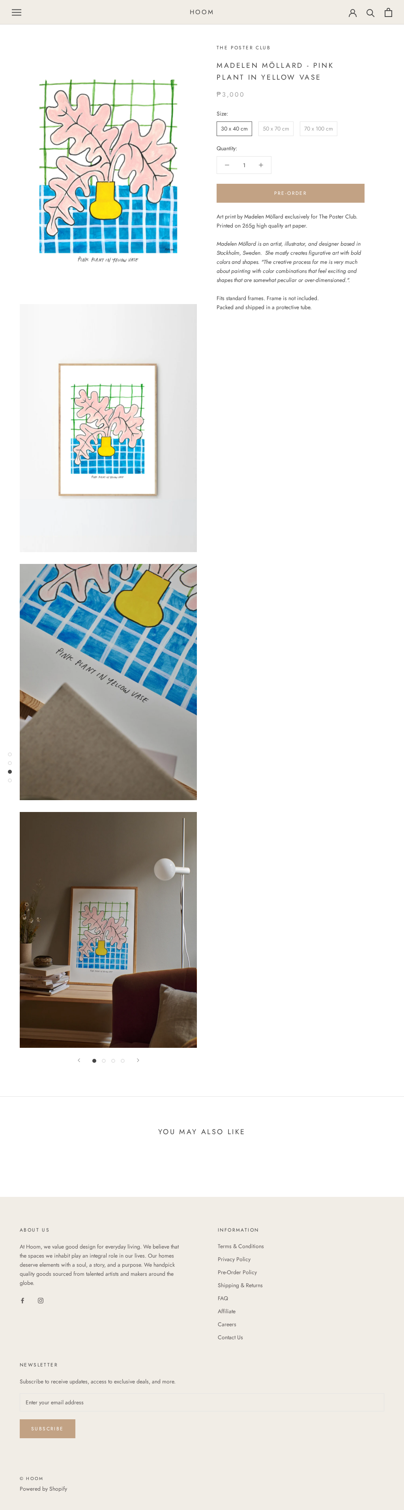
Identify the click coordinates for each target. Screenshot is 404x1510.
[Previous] (79, 1060)
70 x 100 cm (318, 129)
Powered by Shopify (43, 1489)
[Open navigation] (16, 12)
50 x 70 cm (276, 129)
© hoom (31, 1478)
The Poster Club (244, 47)
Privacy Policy (234, 1259)
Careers (227, 1324)
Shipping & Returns (240, 1285)
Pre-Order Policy (237, 1272)
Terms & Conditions (241, 1246)
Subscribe (47, 1428)
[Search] (371, 12)
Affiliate (227, 1311)
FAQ (223, 1298)
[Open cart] (388, 12)
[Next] (138, 1060)
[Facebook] (22, 1300)
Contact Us (230, 1337)
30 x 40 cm (234, 129)
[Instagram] (40, 1300)
